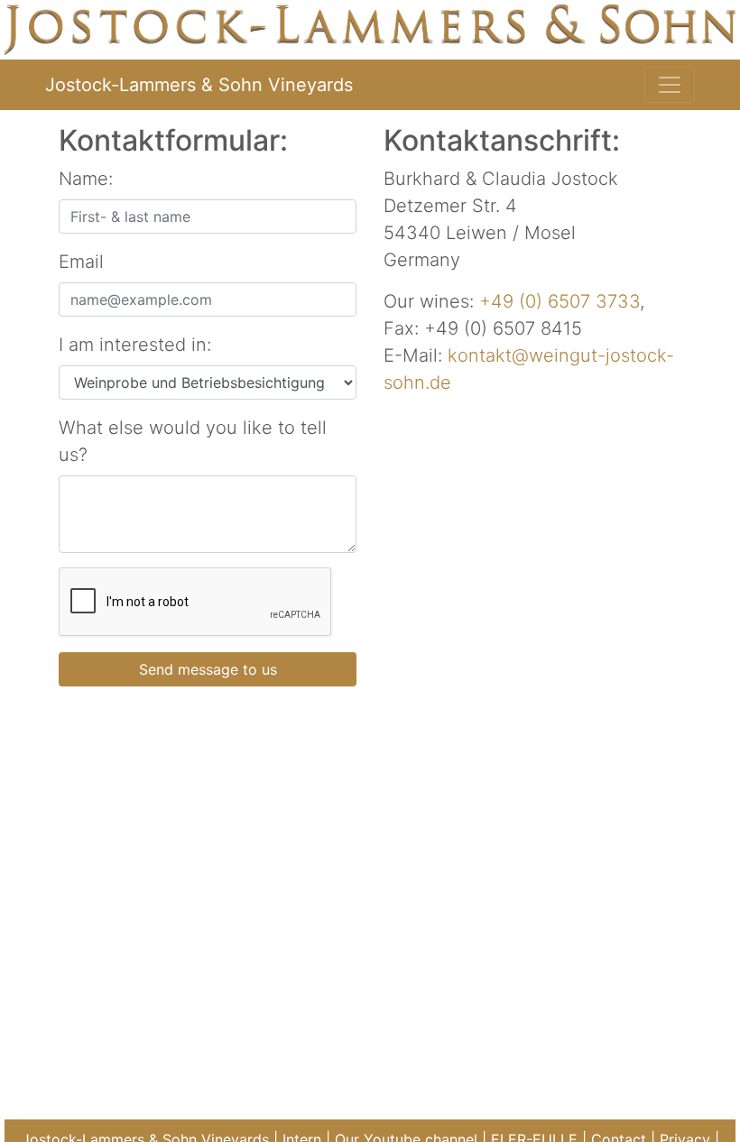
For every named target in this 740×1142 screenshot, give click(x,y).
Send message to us (208, 669)
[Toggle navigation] (669, 85)
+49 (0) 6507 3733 (559, 301)
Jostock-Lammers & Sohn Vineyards (199, 85)
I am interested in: (135, 344)
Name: (86, 178)
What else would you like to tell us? (193, 441)
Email (81, 261)
